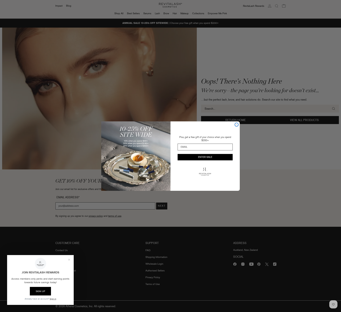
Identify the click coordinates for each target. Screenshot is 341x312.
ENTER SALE (205, 157)
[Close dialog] (236, 124)
